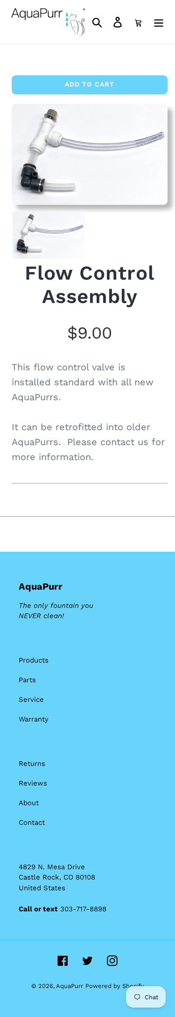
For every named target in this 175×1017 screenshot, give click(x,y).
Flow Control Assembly (89, 284)
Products (34, 660)
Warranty (34, 719)
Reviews (33, 783)
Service (31, 699)
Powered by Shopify (114, 985)
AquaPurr (69, 985)
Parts (27, 680)
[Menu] (158, 22)
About (29, 803)
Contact (32, 822)
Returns (32, 763)
